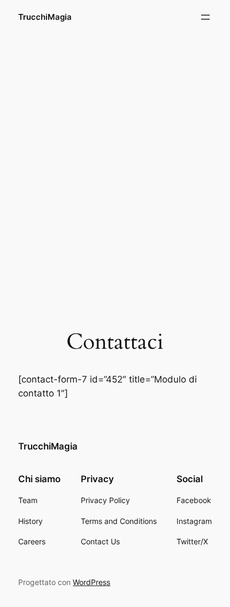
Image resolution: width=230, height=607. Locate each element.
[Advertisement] (115, 159)
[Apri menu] (205, 17)
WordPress (91, 582)
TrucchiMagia (45, 17)
